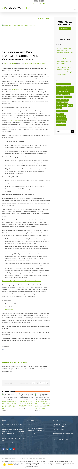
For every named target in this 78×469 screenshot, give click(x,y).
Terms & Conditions (40, 458)
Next (47, 18)
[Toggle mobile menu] (75, 10)
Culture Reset (67, 97)
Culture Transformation (62, 99)
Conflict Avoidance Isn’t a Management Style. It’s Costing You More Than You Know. (9, 405)
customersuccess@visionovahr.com (63, 433)
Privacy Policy (32, 458)
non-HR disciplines (17, 89)
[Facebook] (3, 449)
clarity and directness (14, 120)
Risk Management (61, 116)
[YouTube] (14, 449)
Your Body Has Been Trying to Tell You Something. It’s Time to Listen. (25, 404)
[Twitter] (7, 449)
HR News (58, 108)
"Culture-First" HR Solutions (31, 63)
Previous (42, 18)
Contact (30, 437)
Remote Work (59, 113)
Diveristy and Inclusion (62, 102)
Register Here (9, 309)
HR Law (70, 105)
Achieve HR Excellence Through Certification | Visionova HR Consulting (37, 431)
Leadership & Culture (61, 111)
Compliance (59, 97)
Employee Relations (41, 63)
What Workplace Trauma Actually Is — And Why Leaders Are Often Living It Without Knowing (42, 405)
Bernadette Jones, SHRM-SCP (10, 63)
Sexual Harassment (61, 119)
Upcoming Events (60, 122)
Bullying (67, 94)
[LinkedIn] (10, 449)
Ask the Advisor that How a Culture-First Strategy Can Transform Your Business (63, 89)
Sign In (30, 424)
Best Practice (59, 94)
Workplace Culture (61, 125)
